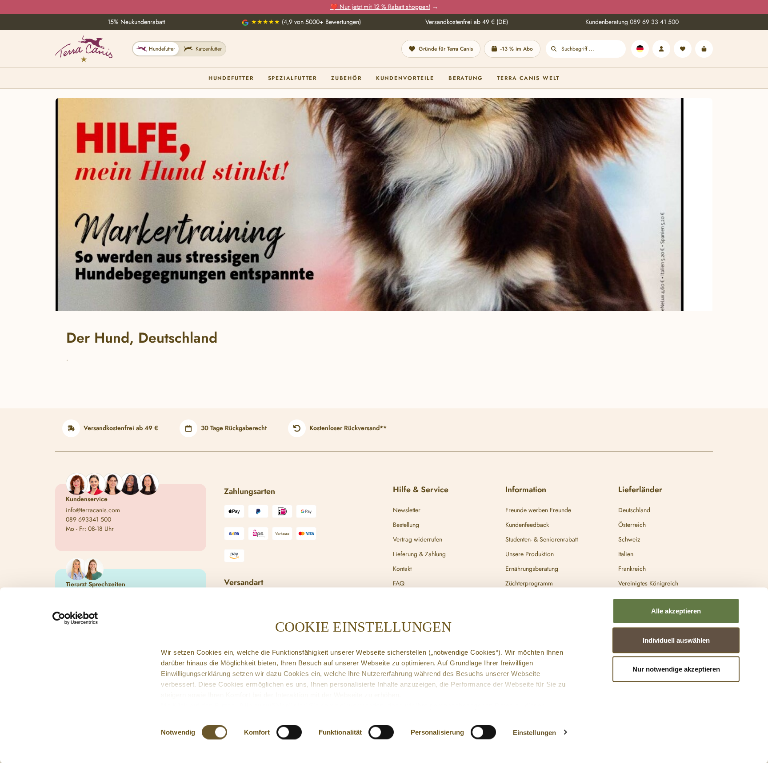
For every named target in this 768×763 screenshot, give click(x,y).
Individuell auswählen (676, 640)
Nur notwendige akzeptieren (676, 669)
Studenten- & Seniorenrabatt (541, 539)
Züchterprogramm (529, 583)
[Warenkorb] (704, 49)
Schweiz (629, 539)
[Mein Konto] (661, 49)
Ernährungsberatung (531, 568)
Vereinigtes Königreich (648, 583)
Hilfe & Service (420, 489)
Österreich (632, 524)
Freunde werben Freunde (538, 510)
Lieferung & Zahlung (419, 554)
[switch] (289, 732)
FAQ (398, 583)
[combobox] (593, 49)
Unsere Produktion (529, 554)
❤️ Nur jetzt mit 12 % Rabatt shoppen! (380, 6)
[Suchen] (554, 49)
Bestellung (406, 524)
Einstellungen (534, 732)
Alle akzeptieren (676, 611)
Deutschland (634, 510)
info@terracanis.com (93, 510)
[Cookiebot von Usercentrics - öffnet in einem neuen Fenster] (75, 618)
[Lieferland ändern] (640, 49)
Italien (625, 554)
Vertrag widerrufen (417, 539)
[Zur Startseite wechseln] (83, 49)
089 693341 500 (88, 519)
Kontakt (402, 568)
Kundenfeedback (527, 524)
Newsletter (406, 510)
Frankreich (632, 568)
